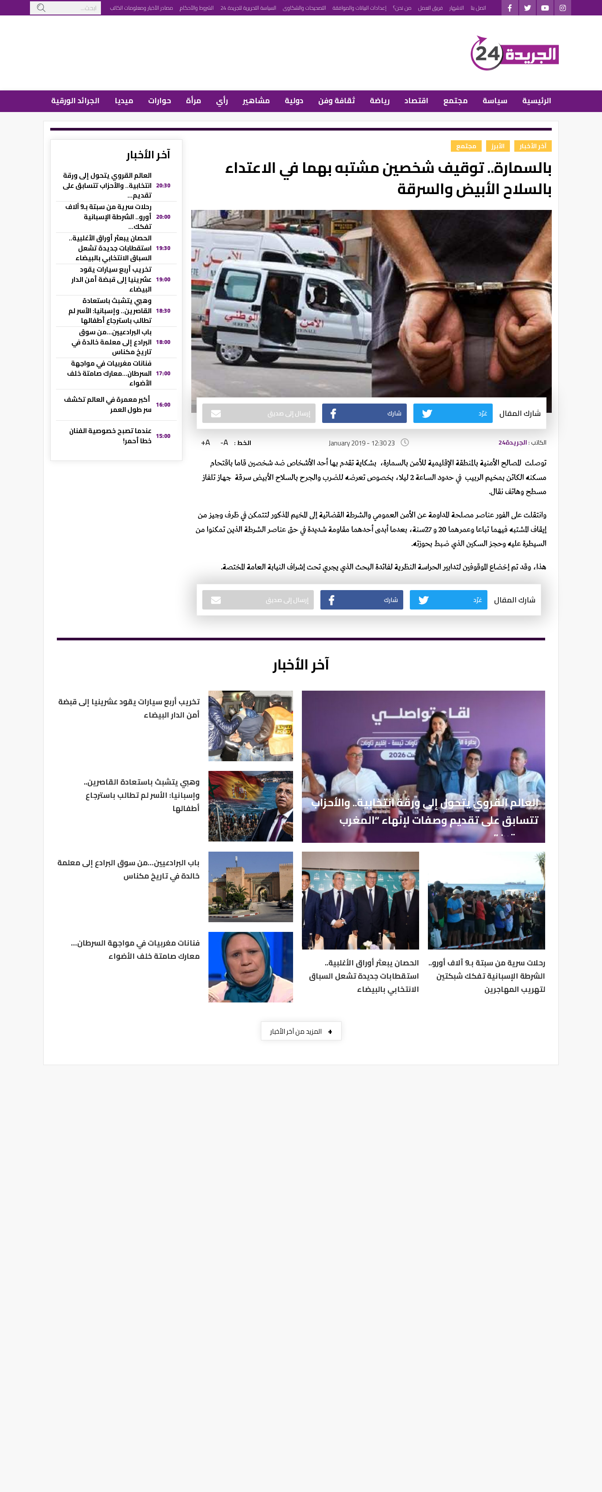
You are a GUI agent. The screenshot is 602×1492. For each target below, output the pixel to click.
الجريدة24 (512, 442)
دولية (294, 100)
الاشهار (457, 8)
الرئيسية (536, 100)
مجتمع (455, 100)
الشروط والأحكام (197, 8)
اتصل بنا (478, 8)
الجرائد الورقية (75, 100)
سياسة (495, 100)
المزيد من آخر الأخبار (301, 1031)
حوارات (159, 100)
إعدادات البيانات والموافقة (359, 8)
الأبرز (498, 146)
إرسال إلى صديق (289, 413)
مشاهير (256, 100)
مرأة (193, 100)
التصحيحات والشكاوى (304, 8)
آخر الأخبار (533, 146)
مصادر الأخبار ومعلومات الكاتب (141, 8)
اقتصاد (416, 100)
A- (224, 442)
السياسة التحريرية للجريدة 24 (248, 8)
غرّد (483, 413)
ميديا (124, 100)
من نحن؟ (402, 8)
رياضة (380, 100)
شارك (394, 413)
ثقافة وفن (336, 100)
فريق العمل (430, 8)
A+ (205, 442)
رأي (222, 100)
